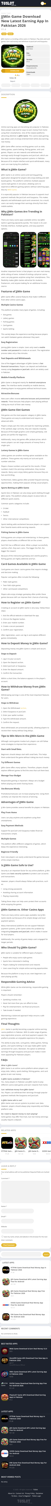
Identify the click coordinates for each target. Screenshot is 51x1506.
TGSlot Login (36, 1496)
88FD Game (12, 190)
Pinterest (25, 85)
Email (3, 1216)
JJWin (3, 1029)
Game (10, 34)
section (23, 708)
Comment (5, 1178)
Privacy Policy (30, 1493)
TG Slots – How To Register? (21, 1496)
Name (4, 1206)
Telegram (35, 85)
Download (14, 71)
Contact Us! (20, 1493)
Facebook (6, 85)
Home (3, 13)
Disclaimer (39, 1493)
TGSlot (35, 1489)
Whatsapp (45, 85)
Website (4, 1226)
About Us (11, 1493)
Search (46, 1254)
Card (8, 13)
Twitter (15, 85)
